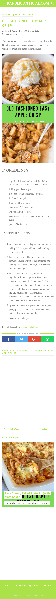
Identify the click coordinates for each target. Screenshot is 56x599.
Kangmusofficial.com (28, 3)
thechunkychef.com (29, 326)
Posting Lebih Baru (11, 429)
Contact (17, 585)
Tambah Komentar (9, 34)
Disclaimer (46, 585)
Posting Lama (46, 429)
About (7, 585)
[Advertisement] (28, 547)
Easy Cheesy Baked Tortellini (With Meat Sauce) (27, 495)
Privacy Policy (31, 585)
